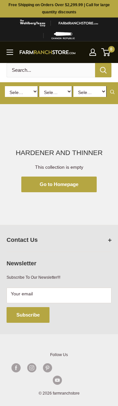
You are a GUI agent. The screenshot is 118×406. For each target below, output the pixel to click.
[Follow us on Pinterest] (47, 367)
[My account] (92, 52)
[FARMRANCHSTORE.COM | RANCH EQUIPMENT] (78, 23)
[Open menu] (10, 52)
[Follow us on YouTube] (57, 380)
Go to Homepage (59, 184)
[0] (106, 52)
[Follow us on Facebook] (16, 367)
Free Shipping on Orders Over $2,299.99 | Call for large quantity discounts (59, 8)
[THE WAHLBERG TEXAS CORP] (32, 23)
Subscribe (28, 315)
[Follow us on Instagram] (31, 367)
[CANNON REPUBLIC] (63, 35)
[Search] (103, 70)
